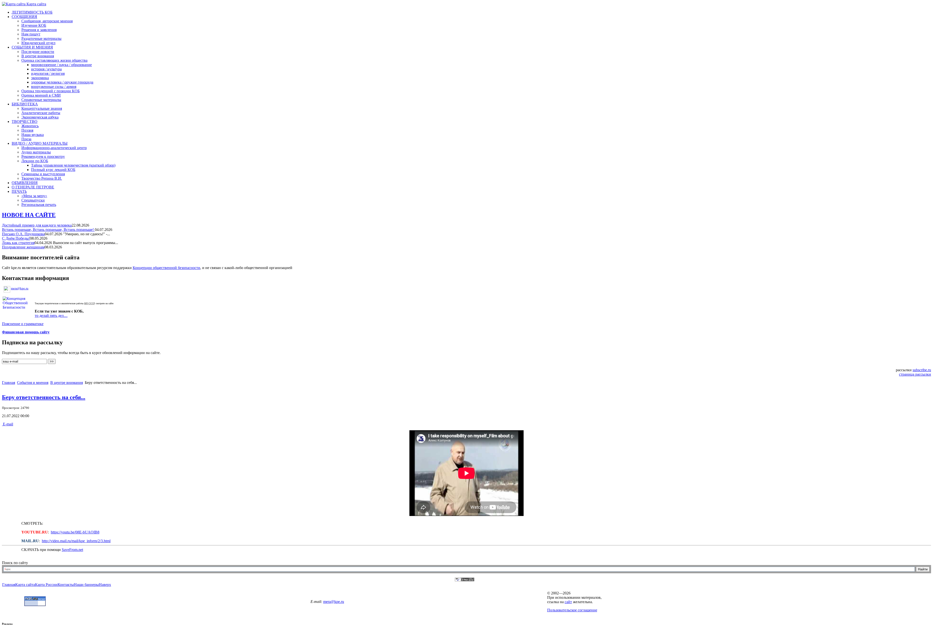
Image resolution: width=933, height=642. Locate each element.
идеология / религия (48, 73)
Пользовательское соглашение (572, 610)
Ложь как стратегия (18, 243)
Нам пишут (30, 34)
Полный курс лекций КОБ (53, 170)
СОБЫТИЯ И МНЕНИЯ (32, 47)
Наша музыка (32, 135)
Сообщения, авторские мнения (47, 21)
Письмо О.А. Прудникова (23, 234)
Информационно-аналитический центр (54, 148)
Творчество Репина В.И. (41, 178)
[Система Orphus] (464, 580)
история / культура (46, 69)
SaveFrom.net (72, 550)
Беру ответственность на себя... (43, 397)
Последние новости (37, 52)
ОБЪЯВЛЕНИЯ (25, 183)
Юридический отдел (38, 43)
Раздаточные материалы (41, 38)
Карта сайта (36, 4)
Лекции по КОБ (34, 161)
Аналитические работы (40, 113)
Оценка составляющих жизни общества (54, 60)
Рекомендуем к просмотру (43, 156)
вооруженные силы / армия (53, 86)
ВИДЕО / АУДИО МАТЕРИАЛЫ (40, 143)
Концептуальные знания (41, 108)
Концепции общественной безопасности (166, 268)
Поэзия (27, 130)
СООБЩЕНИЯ (24, 17)
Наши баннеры (86, 585)
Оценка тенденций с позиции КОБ (50, 91)
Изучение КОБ (33, 25)
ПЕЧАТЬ (19, 191)
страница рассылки (915, 374)
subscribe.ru (922, 370)
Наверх (105, 585)
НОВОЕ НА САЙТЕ (29, 215)
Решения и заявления (39, 30)
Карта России (46, 585)
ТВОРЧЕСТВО (24, 121)
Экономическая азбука (40, 117)
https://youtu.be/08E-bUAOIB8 (75, 532)
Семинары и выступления (43, 174)
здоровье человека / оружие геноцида (62, 82)
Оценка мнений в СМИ (41, 95)
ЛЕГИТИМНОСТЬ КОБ (32, 12)
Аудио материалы (36, 152)
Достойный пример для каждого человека (37, 225)
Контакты (66, 585)
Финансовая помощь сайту (26, 332)
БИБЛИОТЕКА (25, 104)
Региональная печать (38, 205)
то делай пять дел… (51, 315)
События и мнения (32, 382)
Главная (8, 382)
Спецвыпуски (33, 200)
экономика (40, 78)
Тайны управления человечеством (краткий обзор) (73, 165)
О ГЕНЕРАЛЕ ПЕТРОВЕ (33, 187)
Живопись (30, 126)
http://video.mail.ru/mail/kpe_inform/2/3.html (76, 541)
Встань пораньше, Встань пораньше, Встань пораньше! (48, 230)
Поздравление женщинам (23, 247)
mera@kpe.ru (19, 288)
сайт (568, 602)
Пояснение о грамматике (22, 324)
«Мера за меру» (34, 196)
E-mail (7, 424)
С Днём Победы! (16, 238)
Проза (26, 139)
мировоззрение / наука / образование (61, 65)
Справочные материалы (41, 100)
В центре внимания (37, 56)
